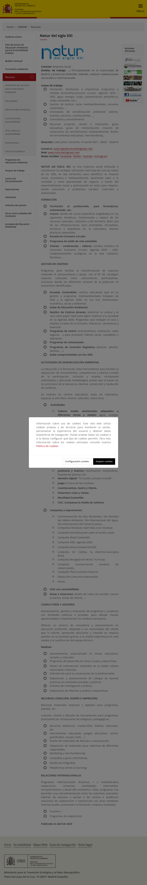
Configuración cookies (77, 461)
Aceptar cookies (104, 461)
